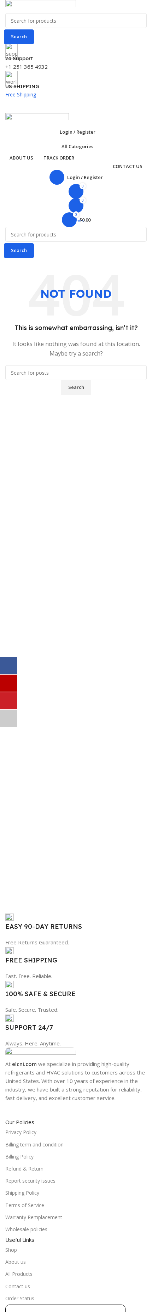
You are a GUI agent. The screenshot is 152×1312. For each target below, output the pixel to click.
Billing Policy (19, 1156)
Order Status (19, 1298)
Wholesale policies (26, 1229)
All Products (19, 1274)
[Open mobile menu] (76, 106)
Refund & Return (24, 1168)
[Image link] (40, 1052)
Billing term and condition (34, 1144)
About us (15, 1261)
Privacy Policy (20, 1132)
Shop (11, 1249)
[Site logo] (40, 6)
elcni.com (24, 1063)
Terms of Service (24, 1205)
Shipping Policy (22, 1192)
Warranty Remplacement (33, 1217)
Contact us (17, 1286)
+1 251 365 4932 (26, 66)
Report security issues (30, 1180)
